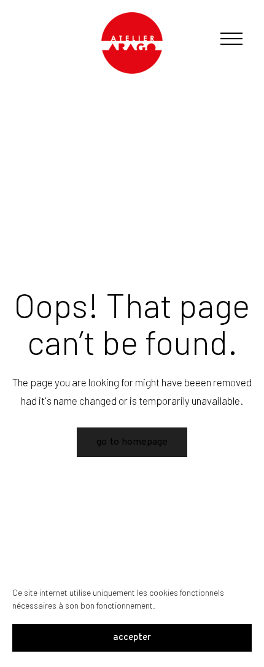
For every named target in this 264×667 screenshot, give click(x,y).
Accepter (132, 638)
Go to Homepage (132, 442)
